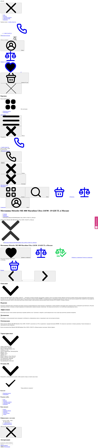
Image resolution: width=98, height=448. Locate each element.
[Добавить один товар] (45, 276)
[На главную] (5, 35)
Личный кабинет (7, 410)
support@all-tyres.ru (7, 424)
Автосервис (3, 114)
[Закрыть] (11, 131)
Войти (4, 409)
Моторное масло (4, 185)
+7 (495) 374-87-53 (12, 22)
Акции (4, 414)
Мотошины (3, 186)
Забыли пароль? (4, 445)
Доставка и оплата (7, 17)
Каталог (5, 16)
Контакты (5, 19)
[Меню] (11, 120)
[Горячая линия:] (11, 157)
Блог (4, 15)
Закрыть (2, 162)
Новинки (5, 411)
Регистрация (7, 446)
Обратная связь (6, 18)
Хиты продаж (6, 413)
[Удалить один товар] (11, 276)
